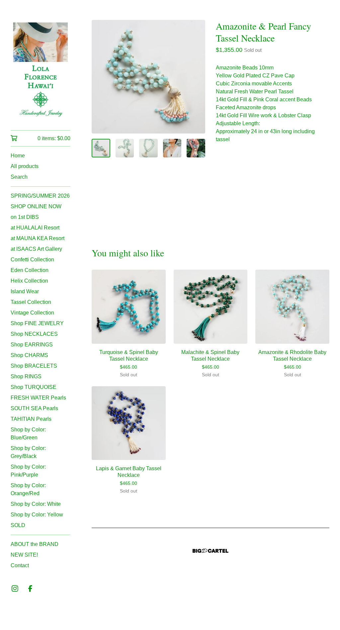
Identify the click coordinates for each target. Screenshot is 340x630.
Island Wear (25, 291)
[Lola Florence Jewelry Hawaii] (40, 70)
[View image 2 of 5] (125, 148)
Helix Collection (29, 281)
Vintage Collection (32, 312)
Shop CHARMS (29, 355)
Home (18, 155)
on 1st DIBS (25, 217)
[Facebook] (30, 588)
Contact (20, 565)
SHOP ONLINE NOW (36, 206)
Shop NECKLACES (34, 334)
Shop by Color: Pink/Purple (28, 471)
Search (19, 177)
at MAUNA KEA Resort (37, 238)
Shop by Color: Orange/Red (28, 489)
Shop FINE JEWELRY (37, 323)
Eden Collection (29, 270)
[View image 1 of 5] (101, 148)
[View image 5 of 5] (196, 148)
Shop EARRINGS (32, 344)
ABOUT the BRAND (34, 544)
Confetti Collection (32, 259)
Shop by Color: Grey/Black (28, 452)
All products (25, 166)
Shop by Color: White (36, 504)
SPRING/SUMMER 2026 (40, 196)
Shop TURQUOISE (33, 387)
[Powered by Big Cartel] (210, 551)
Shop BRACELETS (34, 366)
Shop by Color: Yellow (37, 514)
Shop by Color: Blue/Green (28, 433)
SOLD (18, 525)
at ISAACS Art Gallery (36, 249)
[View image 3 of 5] (148, 148)
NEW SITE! (24, 555)
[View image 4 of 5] (172, 148)
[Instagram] (15, 588)
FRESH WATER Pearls (38, 398)
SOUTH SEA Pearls (34, 408)
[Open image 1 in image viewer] (148, 77)
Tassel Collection (31, 302)
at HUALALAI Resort (35, 227)
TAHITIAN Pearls (31, 419)
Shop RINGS (26, 376)
